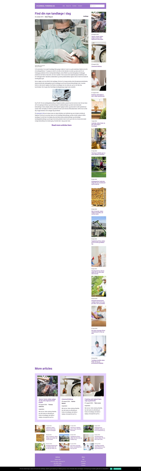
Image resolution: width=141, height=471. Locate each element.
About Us (68, 6)
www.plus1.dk (40, 113)
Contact (80, 6)
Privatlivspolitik (117, 468)
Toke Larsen (97, 403)
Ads (64, 6)
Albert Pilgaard (49, 17)
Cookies (74, 6)
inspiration (41, 409)
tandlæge (85, 16)
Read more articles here (62, 125)
